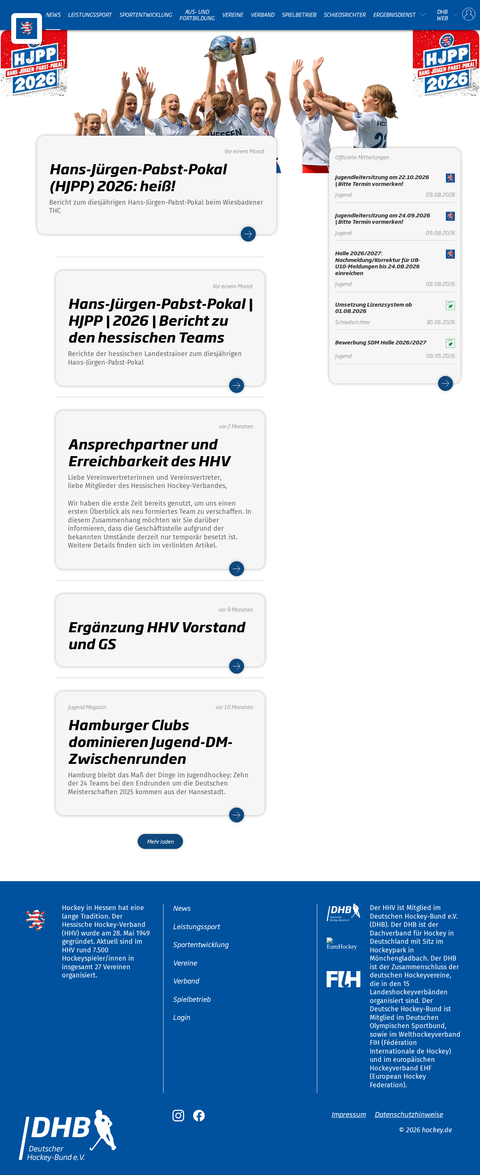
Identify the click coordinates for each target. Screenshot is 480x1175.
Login (181, 1017)
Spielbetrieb (299, 14)
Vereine (232, 14)
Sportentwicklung (145, 14)
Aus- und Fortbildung (196, 14)
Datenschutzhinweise (409, 1114)
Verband (262, 14)
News (53, 14)
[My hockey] (469, 14)
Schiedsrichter (345, 14)
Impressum (349, 1114)
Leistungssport (90, 14)
